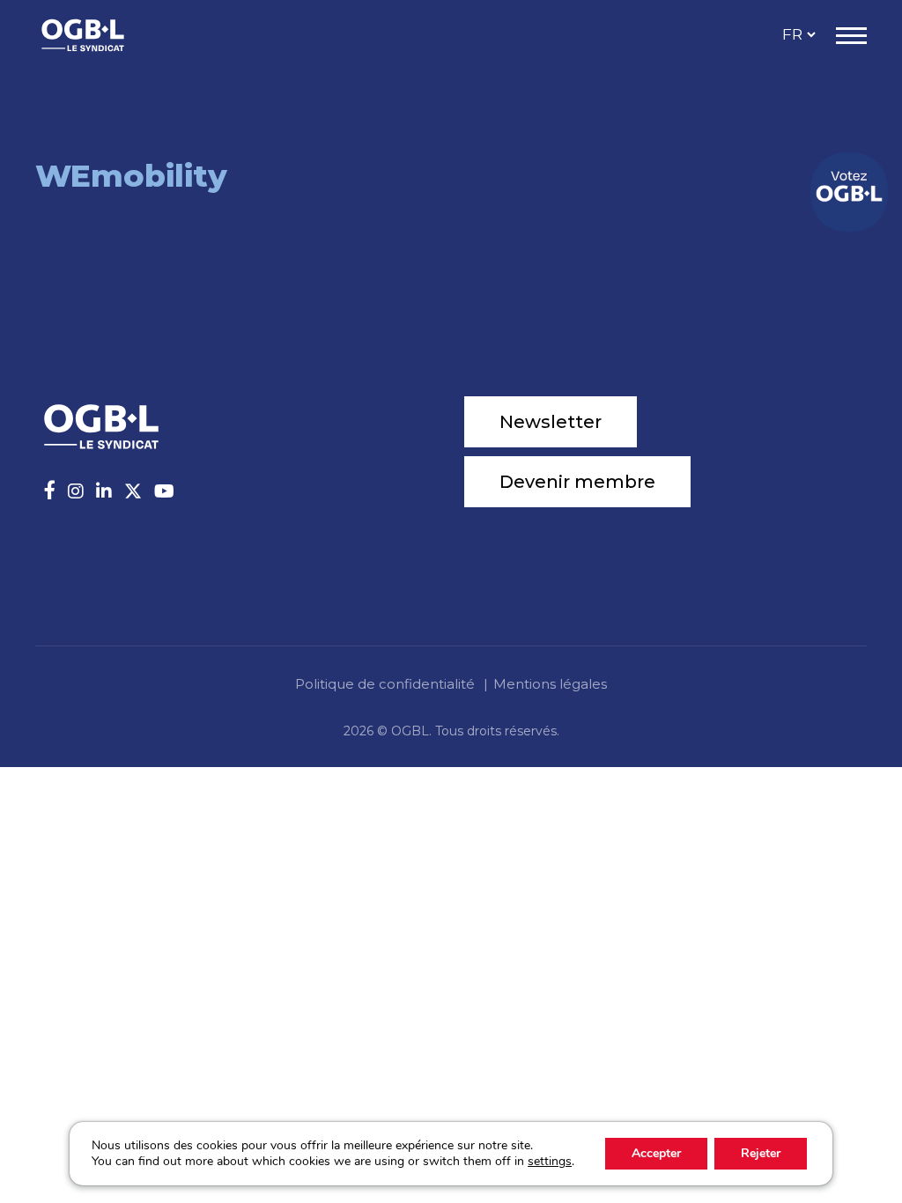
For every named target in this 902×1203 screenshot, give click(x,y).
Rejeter (760, 1153)
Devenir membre (577, 481)
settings (550, 1162)
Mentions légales (550, 683)
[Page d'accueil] (101, 35)
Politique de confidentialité (385, 683)
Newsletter (550, 421)
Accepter (656, 1153)
